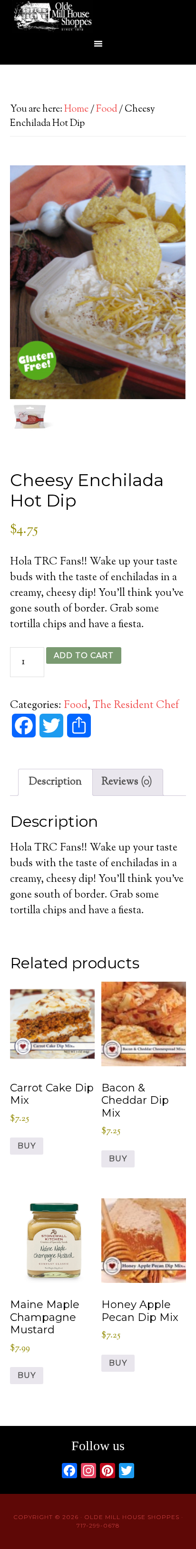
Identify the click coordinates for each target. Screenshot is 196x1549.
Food (106, 109)
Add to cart (84, 655)
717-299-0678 (98, 1525)
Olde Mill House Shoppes (98, 16)
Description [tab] (55, 782)
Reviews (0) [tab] (126, 782)
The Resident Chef (136, 705)
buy (27, 1145)
